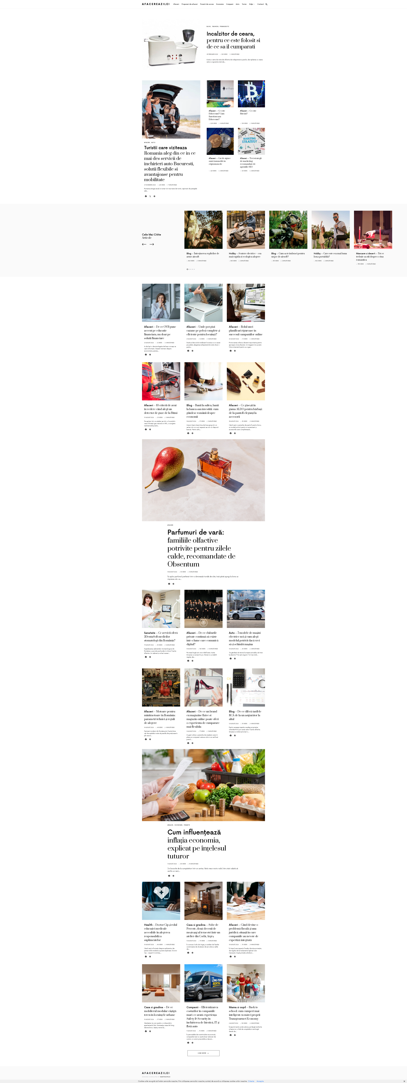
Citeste (251, 1081)
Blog (209, 26)
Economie (179, 825)
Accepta (260, 1081)
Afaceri (147, 142)
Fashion (215, 26)
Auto (153, 142)
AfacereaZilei (156, 4)
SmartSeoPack (165, 1077)
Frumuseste (224, 26)
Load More (202, 1053)
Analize (170, 825)
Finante (187, 825)
